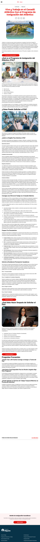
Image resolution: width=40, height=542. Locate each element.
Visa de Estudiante (4, 540)
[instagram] (24, 18)
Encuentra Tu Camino (9, 299)
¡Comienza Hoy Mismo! (9, 354)
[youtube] (21, 18)
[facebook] (16, 18)
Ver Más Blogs (35, 437)
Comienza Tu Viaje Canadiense (10, 55)
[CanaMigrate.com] (20, 2)
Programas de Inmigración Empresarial (30, 540)
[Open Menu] (1, 2)
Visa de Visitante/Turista (5, 538)
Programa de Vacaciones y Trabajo (7, 536)
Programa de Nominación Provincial (29, 536)
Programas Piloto (26, 538)
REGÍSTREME (20, 522)
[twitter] (19, 18)
